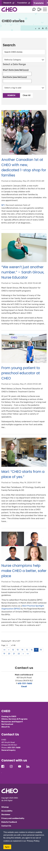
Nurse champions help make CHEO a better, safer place (23, 570)
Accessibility (6, 811)
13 (18, 650)
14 (22, 650)
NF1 (3, 205)
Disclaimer (5, 815)
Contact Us (6, 826)
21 (14, 654)
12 (13, 650)
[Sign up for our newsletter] (1, 771)
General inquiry (8, 750)
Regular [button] (35, 28)
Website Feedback (9, 822)
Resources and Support (12, 722)
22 (19, 654)
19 (4, 654)
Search (33, 9)
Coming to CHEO (8, 716)
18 (41, 650)
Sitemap (5, 807)
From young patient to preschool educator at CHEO (20, 373)
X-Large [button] (43, 28)
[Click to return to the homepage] (9, 9)
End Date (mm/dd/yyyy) (15, 77)
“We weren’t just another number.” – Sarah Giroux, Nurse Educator (22, 272)
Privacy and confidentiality (12, 818)
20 (9, 654)
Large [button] (39, 28)
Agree (7, 847)
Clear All (26, 95)
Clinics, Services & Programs (14, 719)
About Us (5, 727)
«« (4, 650)
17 (36, 650)
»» (28, 654)
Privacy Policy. (33, 841)
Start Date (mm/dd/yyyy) (16, 70)
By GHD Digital (6, 800)
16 (32, 650)
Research (7, 3)
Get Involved (7, 724)
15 (27, 650)
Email (24, 686)
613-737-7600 (25, 683)
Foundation (22, 3)
